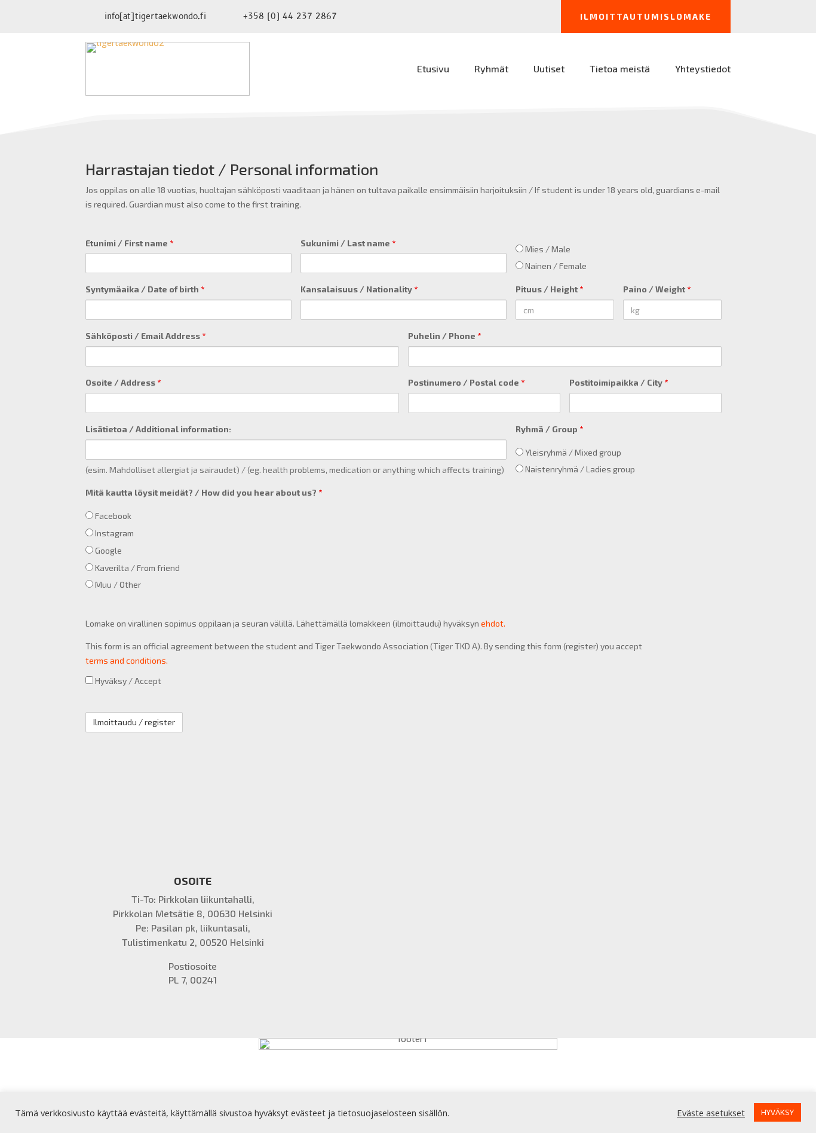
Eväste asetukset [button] (711, 1112)
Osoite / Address (123, 382)
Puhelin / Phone (444, 336)
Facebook (112, 516)
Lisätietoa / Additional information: (158, 429)
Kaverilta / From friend (136, 568)
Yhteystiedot (703, 69)
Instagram (113, 533)
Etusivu (433, 69)
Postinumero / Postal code (466, 382)
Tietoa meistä (620, 69)
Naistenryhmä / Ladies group (579, 469)
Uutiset (549, 69)
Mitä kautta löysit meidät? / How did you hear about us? (203, 492)
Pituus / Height (549, 289)
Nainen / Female (555, 266)
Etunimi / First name (129, 243)
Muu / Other (117, 584)
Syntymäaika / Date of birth (144, 289)
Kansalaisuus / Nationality (359, 289)
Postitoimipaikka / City (618, 382)
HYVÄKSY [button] (777, 1112)
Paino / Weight (657, 289)
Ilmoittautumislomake (645, 16)
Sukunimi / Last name (347, 243)
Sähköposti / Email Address (145, 336)
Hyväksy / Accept (127, 681)
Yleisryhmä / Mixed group (572, 452)
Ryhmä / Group (549, 429)
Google (107, 550)
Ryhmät (491, 69)
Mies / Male (546, 249)
